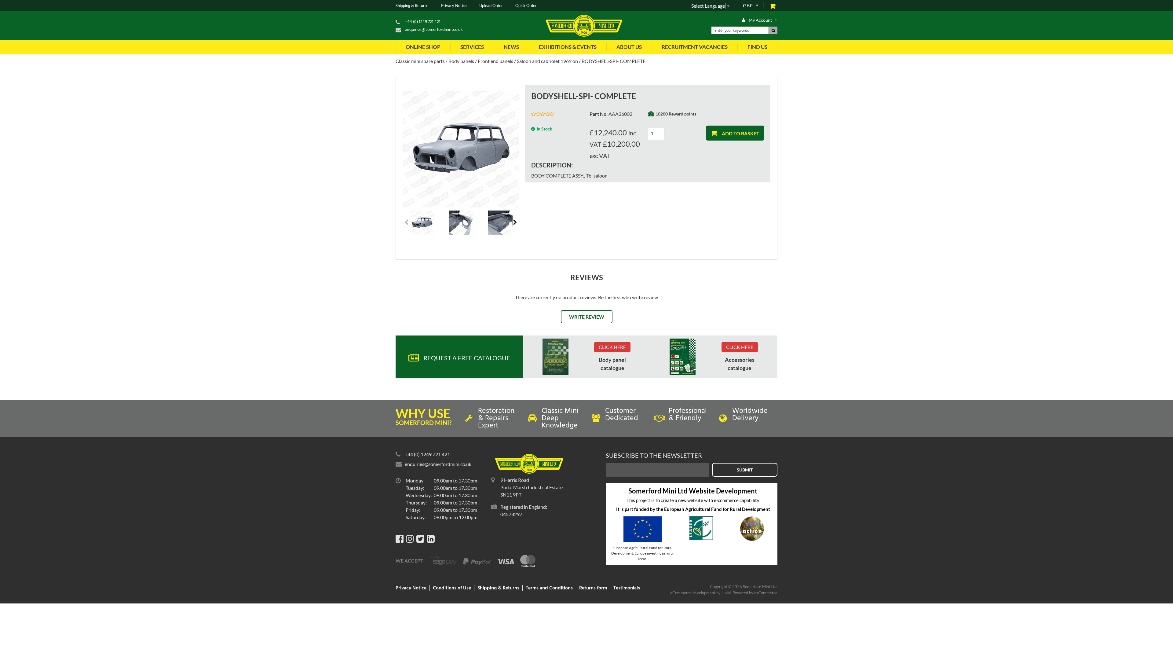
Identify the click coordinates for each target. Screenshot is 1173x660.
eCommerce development (692, 592)
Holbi (726, 592)
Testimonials (626, 588)
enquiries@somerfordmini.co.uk (434, 30)
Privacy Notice (454, 5)
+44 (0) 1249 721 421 (422, 22)
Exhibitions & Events (568, 47)
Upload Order (491, 5)
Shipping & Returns (412, 5)
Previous (407, 223)
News (511, 47)
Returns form (593, 588)
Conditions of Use (452, 588)
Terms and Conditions (549, 588)
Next (514, 223)
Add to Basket (740, 133)
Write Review (586, 317)
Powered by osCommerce (755, 592)
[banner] (555, 357)
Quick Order (526, 5)
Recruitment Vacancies (695, 47)
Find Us (757, 47)
